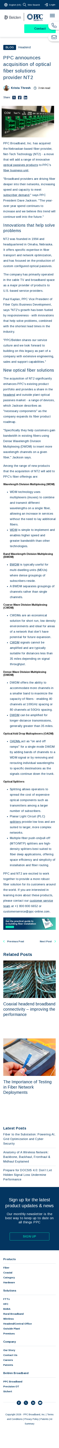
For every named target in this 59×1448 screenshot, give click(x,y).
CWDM (14, 642)
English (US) (15, 5)
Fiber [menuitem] (6, 1267)
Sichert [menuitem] (7, 1391)
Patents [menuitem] (8, 1365)
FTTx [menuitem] (6, 1299)
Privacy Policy (31, 1419)
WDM (13, 530)
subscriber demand (16, 195)
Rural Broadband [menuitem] (13, 1313)
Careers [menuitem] (8, 1360)
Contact (40, 28)
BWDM (14, 564)
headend (9, 394)
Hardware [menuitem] (9, 1282)
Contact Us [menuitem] (10, 1355)
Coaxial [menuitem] (7, 1272)
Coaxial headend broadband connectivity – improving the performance (29, 1009)
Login (52, 5)
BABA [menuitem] (6, 1308)
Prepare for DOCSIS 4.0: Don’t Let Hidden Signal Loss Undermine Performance (27, 1175)
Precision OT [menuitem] (11, 1386)
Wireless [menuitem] (8, 1318)
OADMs (15, 741)
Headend (24, 47)
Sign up (29, 1236)
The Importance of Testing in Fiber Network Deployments (27, 1087)
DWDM (14, 715)
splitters (15, 821)
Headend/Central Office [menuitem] (17, 1323)
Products (9, 1259)
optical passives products (20, 165)
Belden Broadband (16, 1373)
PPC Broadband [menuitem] (12, 1381)
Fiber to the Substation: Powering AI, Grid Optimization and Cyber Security (29, 1139)
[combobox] (13, 5)
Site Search (34, 5)
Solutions (9, 1290)
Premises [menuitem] (9, 1333)
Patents (44, 1419)
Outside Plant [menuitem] (11, 1328)
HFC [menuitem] (5, 1304)
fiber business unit (16, 170)
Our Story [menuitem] (9, 1350)
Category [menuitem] (9, 1277)
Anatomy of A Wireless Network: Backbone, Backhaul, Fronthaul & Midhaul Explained (26, 1157)
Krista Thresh (21, 88)
